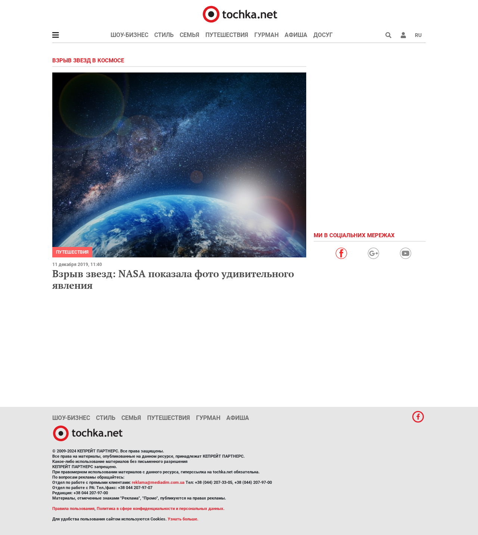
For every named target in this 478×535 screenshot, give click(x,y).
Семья (189, 34)
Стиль (164, 34)
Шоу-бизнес (129, 34)
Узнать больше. (183, 519)
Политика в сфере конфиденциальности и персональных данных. (160, 508)
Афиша (296, 34)
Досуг (323, 34)
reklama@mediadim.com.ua (158, 482)
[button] (403, 35)
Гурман (266, 34)
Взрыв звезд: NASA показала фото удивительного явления (173, 279)
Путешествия (226, 34)
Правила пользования (73, 508)
